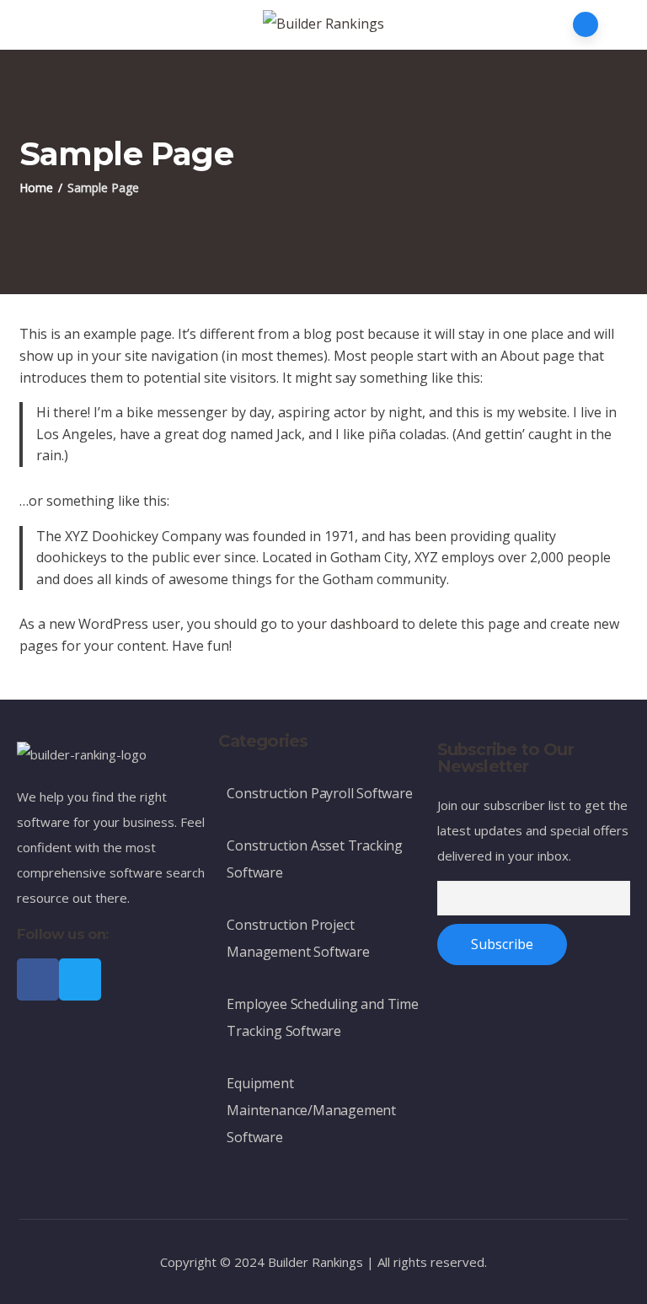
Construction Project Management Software (298, 938)
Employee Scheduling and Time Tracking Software (322, 1017)
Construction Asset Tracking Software (315, 859)
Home (36, 188)
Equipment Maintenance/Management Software (311, 1110)
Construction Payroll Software (319, 793)
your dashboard (347, 623)
